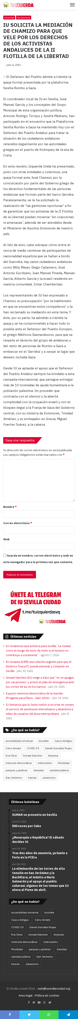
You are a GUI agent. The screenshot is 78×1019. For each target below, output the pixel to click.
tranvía (32, 777)
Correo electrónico (17, 523)
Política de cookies (47, 995)
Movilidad (64, 763)
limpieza (53, 755)
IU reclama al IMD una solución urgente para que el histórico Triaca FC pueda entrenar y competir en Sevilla (38, 666)
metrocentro (45, 763)
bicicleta (44, 740)
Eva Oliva (11, 755)
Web (6, 539)
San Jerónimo (14, 777)
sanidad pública (59, 770)
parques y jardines (17, 770)
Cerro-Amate (13, 748)
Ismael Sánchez (32, 755)
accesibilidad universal (19, 740)
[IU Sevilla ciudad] (18, 5)
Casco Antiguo (63, 740)
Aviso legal (25, 995)
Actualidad (9, 17)
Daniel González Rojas (58, 748)
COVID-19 (33, 748)
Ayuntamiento (23, 17)
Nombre (10, 507)
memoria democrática (19, 763)
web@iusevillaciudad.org (54, 988)
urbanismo (48, 777)
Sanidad (39, 770)
